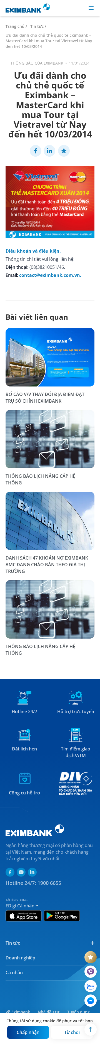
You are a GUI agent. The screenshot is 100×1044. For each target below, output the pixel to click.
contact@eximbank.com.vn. (50, 275)
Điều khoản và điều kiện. (33, 251)
